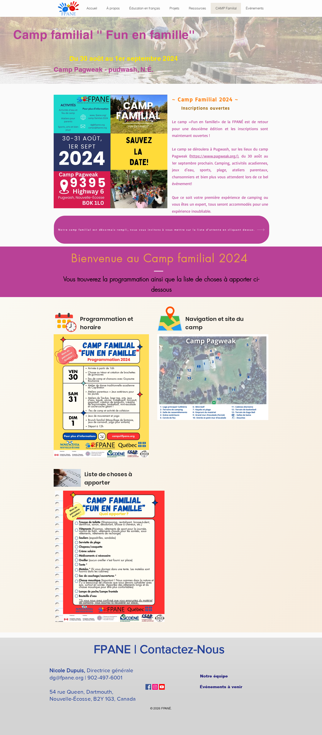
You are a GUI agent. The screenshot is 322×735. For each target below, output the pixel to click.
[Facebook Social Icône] (148, 687)
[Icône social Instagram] (155, 687)
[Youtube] (162, 687)
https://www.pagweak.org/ (213, 156)
